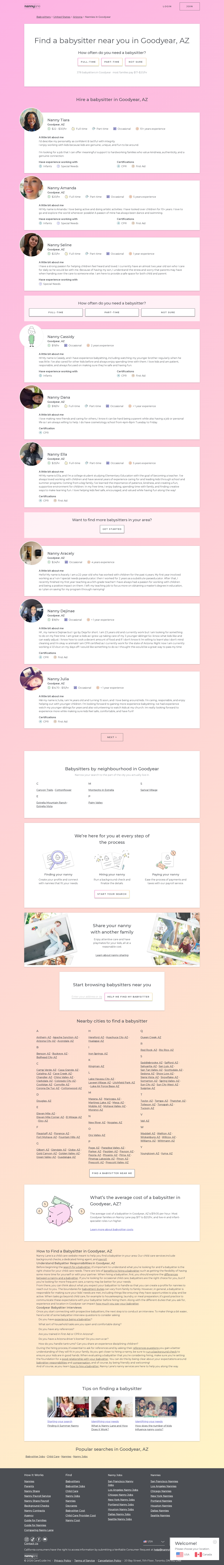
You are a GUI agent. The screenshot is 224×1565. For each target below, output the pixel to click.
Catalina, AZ (43, 1073)
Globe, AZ (74, 1149)
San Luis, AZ (166, 1066)
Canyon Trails (44, 790)
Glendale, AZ (58, 1149)
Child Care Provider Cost (81, 1515)
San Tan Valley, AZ (151, 1070)
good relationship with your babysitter (85, 1359)
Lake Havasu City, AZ (101, 1079)
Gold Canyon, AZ (46, 1153)
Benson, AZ (43, 1053)
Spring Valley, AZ (169, 1080)
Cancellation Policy (109, 1560)
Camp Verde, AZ (46, 1070)
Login (167, 6)
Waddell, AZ (147, 1133)
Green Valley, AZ (46, 1157)
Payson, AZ (126, 1151)
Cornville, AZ (61, 1084)
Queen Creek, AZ (150, 1037)
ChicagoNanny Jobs (120, 1494)
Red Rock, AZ (148, 1050)
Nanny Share (32, 1491)
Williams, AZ (148, 1140)
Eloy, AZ (43, 1120)
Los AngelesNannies (163, 1486)
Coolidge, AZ (44, 1084)
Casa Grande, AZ (68, 1070)
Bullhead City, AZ (46, 1057)
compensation (81, 1362)
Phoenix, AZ (110, 1155)
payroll (102, 1259)
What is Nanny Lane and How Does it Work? (109, 1427)
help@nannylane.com (167, 1549)
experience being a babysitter (73, 1319)
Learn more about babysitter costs (111, 1229)
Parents (29, 1486)
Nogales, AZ (114, 1122)
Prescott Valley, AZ (117, 1162)
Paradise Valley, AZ (112, 1147)
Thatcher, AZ (178, 1100)
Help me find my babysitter (128, 996)
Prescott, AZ (96, 1162)
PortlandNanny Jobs (121, 1504)
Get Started (112, 529)
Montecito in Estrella (101, 790)
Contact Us (31, 1543)
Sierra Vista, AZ (149, 1077)
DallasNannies (160, 1510)
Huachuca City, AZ (117, 1037)
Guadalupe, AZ (67, 1157)
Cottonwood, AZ (71, 1088)
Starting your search (59, 1421)
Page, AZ (94, 1147)
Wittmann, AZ (166, 1140)
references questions (146, 1348)
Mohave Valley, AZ (114, 1106)
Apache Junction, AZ (65, 1037)
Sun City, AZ (147, 1084)
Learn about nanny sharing (112, 955)
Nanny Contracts (34, 1510)
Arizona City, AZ (46, 1041)
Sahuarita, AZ (148, 1066)
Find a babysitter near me (112, 1173)
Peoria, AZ (94, 1155)
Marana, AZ (95, 1098)
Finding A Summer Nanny (63, 1425)
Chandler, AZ (44, 1077)
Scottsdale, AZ (173, 1070)
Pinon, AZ (122, 1158)
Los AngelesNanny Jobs (123, 1490)
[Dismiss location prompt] (215, 1542)
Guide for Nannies (35, 1525)
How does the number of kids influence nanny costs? (153, 1427)
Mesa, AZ (118, 1102)
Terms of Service (84, 1560)
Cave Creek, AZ (62, 1073)
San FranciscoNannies (164, 1481)
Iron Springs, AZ (98, 1053)
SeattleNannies (160, 1515)
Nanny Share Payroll (36, 1500)
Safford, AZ (171, 1062)
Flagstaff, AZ (44, 1133)
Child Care (53, 1456)
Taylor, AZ (146, 1100)
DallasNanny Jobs (119, 1514)
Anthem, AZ (43, 1037)
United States (61, 17)
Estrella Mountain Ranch (51, 802)
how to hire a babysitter (84, 1366)
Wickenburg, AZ (150, 1137)
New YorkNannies (162, 1496)
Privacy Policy (62, 1560)
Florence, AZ (61, 1133)
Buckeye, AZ (60, 1053)
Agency (29, 1515)
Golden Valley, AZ (69, 1153)
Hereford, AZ (96, 1037)
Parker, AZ (94, 1151)
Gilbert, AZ (42, 1149)
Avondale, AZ (65, 1041)
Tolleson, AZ (148, 1104)
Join (190, 6)
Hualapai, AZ (96, 1041)
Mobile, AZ (94, 1106)
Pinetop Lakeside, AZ (101, 1158)
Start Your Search (112, 894)
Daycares (71, 1505)
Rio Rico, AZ (166, 1050)
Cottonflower (63, 790)
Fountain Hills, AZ (69, 1137)
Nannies (66, 1456)
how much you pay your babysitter (117, 1303)
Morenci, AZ (95, 1109)
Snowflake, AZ (169, 1077)
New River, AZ (96, 1122)
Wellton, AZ (164, 1133)
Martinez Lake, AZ (99, 1102)
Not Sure (136, 61)
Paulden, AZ (110, 1151)
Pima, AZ (124, 1155)
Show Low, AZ (165, 1073)
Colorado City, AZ (65, 1080)
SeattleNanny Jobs (120, 1519)
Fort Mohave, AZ (46, 1137)
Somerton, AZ (149, 1080)
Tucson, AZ (147, 1108)
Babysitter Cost (75, 1510)
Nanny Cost (73, 1520)
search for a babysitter (77, 1267)
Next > (112, 737)
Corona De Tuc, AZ (47, 1088)
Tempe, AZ (161, 1100)
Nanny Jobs (80, 1456)
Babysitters (43, 17)
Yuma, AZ (167, 1153)
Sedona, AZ (147, 1073)
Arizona (77, 17)
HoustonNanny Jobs (121, 1509)
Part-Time (112, 61)
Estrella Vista (44, 806)
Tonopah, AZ (165, 1104)
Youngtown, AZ (149, 1153)
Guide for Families (35, 1520)
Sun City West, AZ (167, 1084)
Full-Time (88, 61)
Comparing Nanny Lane (38, 1530)
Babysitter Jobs (35, 1456)
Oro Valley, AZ (96, 1135)
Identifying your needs (105, 1421)
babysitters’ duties (93, 1289)
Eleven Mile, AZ (45, 1113)
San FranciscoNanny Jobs (120, 1483)
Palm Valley (95, 802)
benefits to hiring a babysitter (122, 1270)
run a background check (161, 1351)
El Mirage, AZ (74, 1117)
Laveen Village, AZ (99, 1082)
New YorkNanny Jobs (121, 1499)
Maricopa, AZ (112, 1098)
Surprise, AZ (147, 1088)
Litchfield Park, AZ (124, 1082)
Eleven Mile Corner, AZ (50, 1117)
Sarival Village (148, 790)
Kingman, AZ (96, 1066)
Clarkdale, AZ (44, 1080)
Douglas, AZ (43, 1100)
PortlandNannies (161, 1500)
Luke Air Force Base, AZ (104, 1086)
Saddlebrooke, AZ (151, 1062)
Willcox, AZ (169, 1137)
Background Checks (36, 1505)
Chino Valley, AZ (63, 1077)
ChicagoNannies (161, 1491)
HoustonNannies (161, 1505)
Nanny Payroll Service (37, 1496)
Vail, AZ (144, 1120)
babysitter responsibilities (51, 1362)
